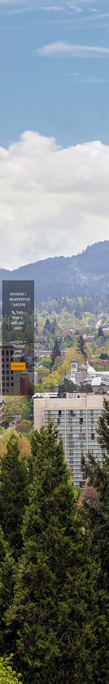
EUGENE (17, 294)
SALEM (19, 305)
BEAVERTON (19, 299)
